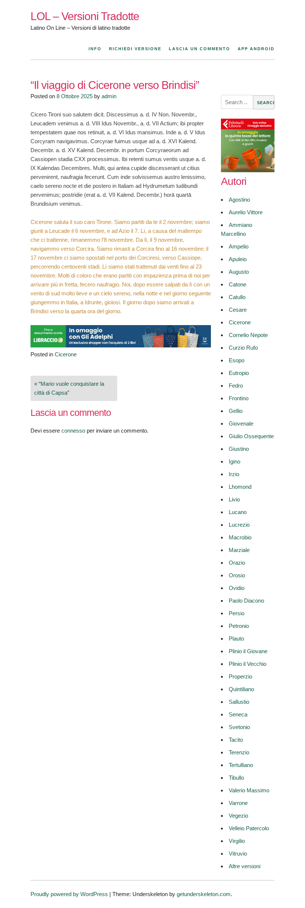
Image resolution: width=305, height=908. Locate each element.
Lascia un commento (199, 48)
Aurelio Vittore (246, 212)
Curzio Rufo (243, 347)
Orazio (237, 562)
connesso (73, 430)
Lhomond (240, 487)
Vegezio (238, 815)
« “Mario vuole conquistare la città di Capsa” (69, 388)
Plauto (236, 638)
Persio (236, 613)
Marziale (239, 550)
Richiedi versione (135, 48)
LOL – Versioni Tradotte (84, 16)
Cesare (238, 310)
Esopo (236, 360)
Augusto (239, 272)
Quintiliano (241, 689)
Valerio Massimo (249, 790)
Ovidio (236, 588)
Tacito (236, 740)
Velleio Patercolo (249, 828)
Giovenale (241, 423)
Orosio (237, 575)
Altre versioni (244, 866)
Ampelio (238, 246)
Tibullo (236, 777)
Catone (237, 284)
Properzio (240, 676)
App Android (256, 48)
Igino (234, 461)
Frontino (238, 398)
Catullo (237, 297)
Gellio (236, 411)
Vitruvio (238, 853)
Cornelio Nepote (248, 335)
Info (95, 48)
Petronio (239, 626)
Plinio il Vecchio (247, 664)
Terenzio (239, 752)
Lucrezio (239, 525)
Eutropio (239, 373)
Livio (234, 499)
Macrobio (240, 537)
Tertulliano (241, 765)
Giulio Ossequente (251, 436)
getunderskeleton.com (204, 894)
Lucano (238, 512)
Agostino (239, 199)
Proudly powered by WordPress (69, 894)
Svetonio (239, 727)
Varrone (238, 803)
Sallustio (239, 702)
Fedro (236, 385)
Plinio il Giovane (248, 651)
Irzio (234, 474)
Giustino (239, 449)
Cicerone (66, 354)
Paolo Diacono (246, 600)
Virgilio (237, 841)
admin (109, 96)
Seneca (238, 714)
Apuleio (238, 259)
